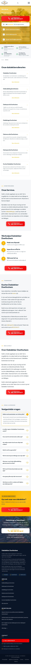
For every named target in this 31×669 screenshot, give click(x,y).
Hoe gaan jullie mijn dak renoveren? (12, 476)
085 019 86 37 (15, 327)
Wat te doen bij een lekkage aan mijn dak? (14, 455)
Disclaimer (27, 659)
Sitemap (16, 661)
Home (2, 60)
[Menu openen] (29, 3)
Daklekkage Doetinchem (7, 590)
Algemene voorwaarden (13, 659)
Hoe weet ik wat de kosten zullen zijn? (13, 436)
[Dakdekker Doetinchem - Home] (4, 3)
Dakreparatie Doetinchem (8, 596)
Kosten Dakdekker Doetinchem (9, 600)
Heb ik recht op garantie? (9, 450)
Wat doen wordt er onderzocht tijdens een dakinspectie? (13, 483)
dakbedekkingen (10, 212)
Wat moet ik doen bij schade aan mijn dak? (12, 469)
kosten (14, 293)
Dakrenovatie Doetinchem (8, 593)
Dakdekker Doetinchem (14, 656)
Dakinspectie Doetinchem (8, 586)
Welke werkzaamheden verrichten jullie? (14, 414)
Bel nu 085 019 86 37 (10, 640)
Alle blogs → (5, 628)
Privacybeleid (4, 659)
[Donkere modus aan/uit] (17, 2)
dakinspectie (10, 325)
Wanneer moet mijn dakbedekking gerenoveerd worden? (12, 462)
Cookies (21, 659)
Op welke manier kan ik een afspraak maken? (13, 443)
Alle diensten (5, 603)
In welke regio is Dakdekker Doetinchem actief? (13, 430)
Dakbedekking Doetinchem (8, 583)
